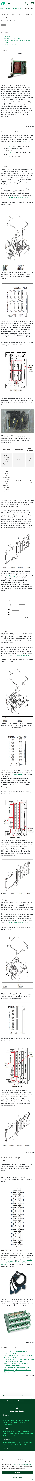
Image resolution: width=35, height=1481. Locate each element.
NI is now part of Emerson (9, 1442)
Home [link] (2, 8)
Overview (7, 36)
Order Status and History (23, 1431)
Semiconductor (23, 1422)
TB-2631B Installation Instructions (18, 655)
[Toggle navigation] (9, 3)
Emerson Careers (27, 1442)
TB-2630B (7, 146)
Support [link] (8, 8)
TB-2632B (7, 157)
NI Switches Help (9, 576)
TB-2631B (7, 152)
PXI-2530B (26, 141)
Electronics (14, 1420)
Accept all (17, 1472)
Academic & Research (9, 1418)
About (19, 1442)
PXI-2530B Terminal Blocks (13, 38)
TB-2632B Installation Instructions (18, 922)
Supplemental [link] (29, 8)
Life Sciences (13, 1422)
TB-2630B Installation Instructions (18, 197)
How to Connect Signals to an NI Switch (17, 1368)
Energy (21, 1420)
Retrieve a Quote (8, 1433)
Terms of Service (19, 1433)
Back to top (30, 126)
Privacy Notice (16, 1464)
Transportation (8, 1424)
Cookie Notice (27, 1464)
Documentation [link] (18, 8)
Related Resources (10, 45)
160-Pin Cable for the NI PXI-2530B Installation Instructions (16, 1262)
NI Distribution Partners (9, 1431)
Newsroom (7, 1445)
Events (27, 1445)
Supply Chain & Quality (17, 1445)
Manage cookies (17, 1477)
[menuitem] (26, 4)
